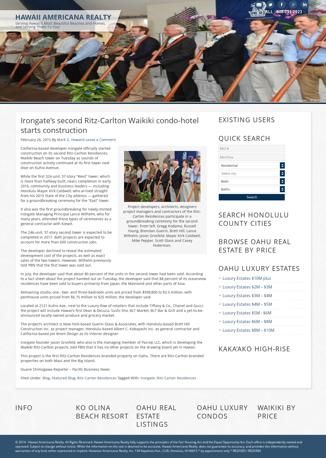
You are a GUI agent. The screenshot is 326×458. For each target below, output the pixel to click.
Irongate (148, 378)
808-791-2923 (289, 12)
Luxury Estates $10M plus (247, 278)
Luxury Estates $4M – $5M (247, 304)
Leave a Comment (101, 139)
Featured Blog (63, 378)
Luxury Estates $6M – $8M (247, 321)
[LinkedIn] (305, 5)
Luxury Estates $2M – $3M (247, 287)
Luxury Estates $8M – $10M (248, 330)
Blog (46, 378)
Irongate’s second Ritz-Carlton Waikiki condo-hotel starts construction (110, 125)
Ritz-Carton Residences (97, 378)
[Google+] (293, 5)
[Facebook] (282, 5)
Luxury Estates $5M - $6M (247, 313)
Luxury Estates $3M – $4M (247, 295)
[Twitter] (270, 5)
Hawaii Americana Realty (63, 20)
